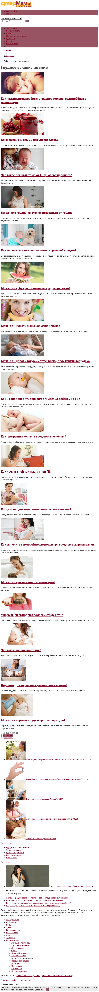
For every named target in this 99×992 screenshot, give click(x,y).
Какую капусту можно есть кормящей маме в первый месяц (33, 905)
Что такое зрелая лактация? (21, 650)
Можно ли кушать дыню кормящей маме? (30, 326)
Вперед (9, 735)
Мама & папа (12, 43)
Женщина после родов (16, 36)
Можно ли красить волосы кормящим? (28, 582)
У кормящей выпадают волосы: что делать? (32, 615)
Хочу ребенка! (12, 919)
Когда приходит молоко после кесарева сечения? (36, 509)
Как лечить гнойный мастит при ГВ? (26, 471)
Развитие (10, 41)
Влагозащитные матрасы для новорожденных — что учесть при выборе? (38, 903)
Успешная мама (18, 955)
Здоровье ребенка (15, 852)
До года (15, 963)
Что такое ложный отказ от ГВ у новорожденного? (36, 175)
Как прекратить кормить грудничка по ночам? (33, 436)
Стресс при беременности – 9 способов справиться (71, 886)
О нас (8, 13)
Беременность (13, 30)
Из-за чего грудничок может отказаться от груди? (36, 212)
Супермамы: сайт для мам (28, 975)
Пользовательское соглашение (57, 975)
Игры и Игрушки (18, 953)
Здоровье (10, 38)
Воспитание (16, 968)
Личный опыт (17, 948)
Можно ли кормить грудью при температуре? (33, 720)
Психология (16, 966)
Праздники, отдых (20, 960)
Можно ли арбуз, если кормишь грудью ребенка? (35, 288)
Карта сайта (11, 11)
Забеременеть (13, 28)
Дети (8, 927)
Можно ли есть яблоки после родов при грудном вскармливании (34, 900)
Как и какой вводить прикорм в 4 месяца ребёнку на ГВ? (40, 398)
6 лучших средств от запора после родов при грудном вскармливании (37, 898)
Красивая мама (13, 930)
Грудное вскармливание (17, 847)
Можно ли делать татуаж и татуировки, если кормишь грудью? (45, 361)
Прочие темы (12, 940)
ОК (47, 989)
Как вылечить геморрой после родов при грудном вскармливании (47, 544)
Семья (14, 950)
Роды (8, 33)
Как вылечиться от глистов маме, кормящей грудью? (38, 250)
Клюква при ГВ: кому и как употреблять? (29, 139)
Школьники (11, 857)
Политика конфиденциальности (16, 980)
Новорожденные (14, 855)
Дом (8, 46)
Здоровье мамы (13, 850)
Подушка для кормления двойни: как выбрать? (34, 685)
